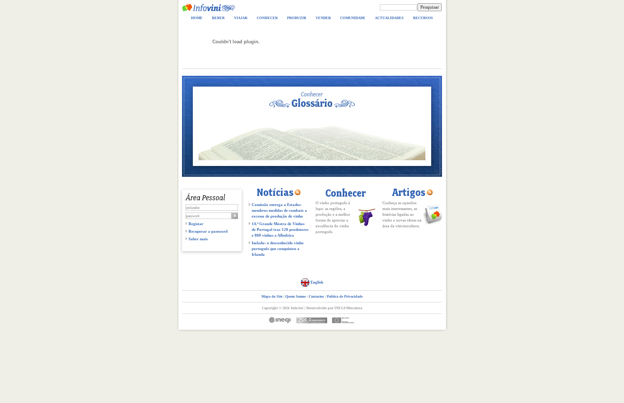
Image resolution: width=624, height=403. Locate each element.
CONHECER (267, 18)
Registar (195, 224)
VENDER (323, 18)
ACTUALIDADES (389, 18)
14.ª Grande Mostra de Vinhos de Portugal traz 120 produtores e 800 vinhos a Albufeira (280, 229)
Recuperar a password (208, 231)
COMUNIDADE (352, 18)
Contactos (316, 296)
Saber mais (198, 239)
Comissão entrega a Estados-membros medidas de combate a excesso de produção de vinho (279, 210)
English (316, 282)
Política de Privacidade (345, 296)
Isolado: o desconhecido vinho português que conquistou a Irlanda (278, 249)
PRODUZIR (296, 18)
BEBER (218, 18)
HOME (197, 18)
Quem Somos (295, 296)
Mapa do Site (271, 296)
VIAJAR (240, 18)
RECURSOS (423, 18)
